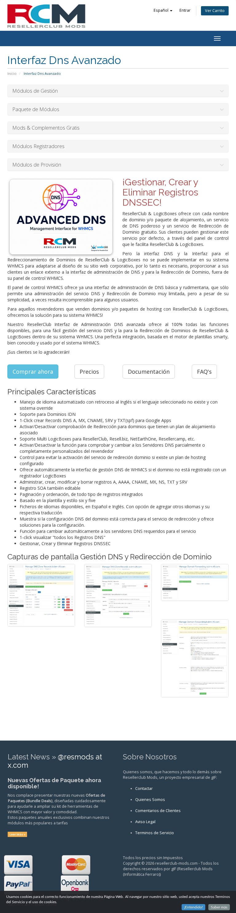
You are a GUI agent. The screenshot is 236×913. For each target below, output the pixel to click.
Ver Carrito (215, 10)
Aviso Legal (145, 821)
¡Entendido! (193, 907)
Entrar (185, 10)
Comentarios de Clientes (158, 810)
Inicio (12, 73)
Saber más (219, 907)
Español (161, 10)
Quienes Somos (150, 799)
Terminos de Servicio (154, 832)
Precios (89, 371)
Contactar (144, 788)
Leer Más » (18, 834)
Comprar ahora (33, 371)
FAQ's (204, 371)
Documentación (149, 371)
